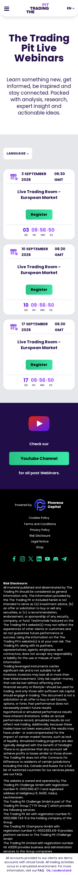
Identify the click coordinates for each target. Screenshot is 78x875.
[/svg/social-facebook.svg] (14, 558)
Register (39, 214)
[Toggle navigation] (6, 8)
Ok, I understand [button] (58, 870)
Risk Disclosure (40, 535)
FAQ (41, 870)
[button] (17, 153)
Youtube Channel (39, 458)
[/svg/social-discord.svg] (55, 558)
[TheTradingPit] (38, 8)
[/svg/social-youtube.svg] (47, 558)
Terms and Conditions (40, 524)
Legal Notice (40, 541)
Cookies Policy (39, 518)
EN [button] (69, 8)
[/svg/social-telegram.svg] (64, 558)
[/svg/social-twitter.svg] (30, 558)
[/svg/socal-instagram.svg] (22, 558)
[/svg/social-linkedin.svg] (39, 558)
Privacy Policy (40, 529)
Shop (39, 547)
